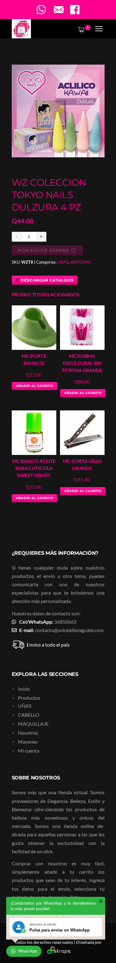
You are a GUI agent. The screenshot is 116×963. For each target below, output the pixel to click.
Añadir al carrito (35, 386)
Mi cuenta (28, 750)
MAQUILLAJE (33, 724)
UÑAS (63, 262)
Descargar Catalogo (46, 280)
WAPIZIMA (80, 262)
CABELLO (28, 715)
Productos (29, 698)
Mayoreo (27, 742)
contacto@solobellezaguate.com (69, 630)
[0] (79, 29)
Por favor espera (44, 250)
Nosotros (28, 733)
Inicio (24, 689)
